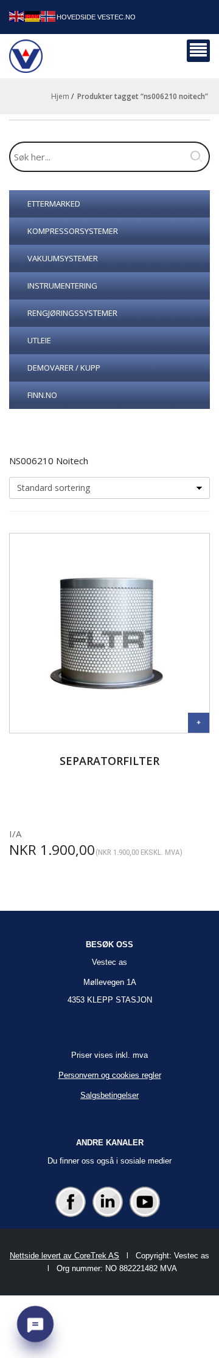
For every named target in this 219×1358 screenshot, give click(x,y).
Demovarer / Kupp (63, 367)
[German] (33, 15)
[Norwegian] (49, 15)
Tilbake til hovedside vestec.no (76, 17)
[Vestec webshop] (26, 56)
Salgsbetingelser (109, 1095)
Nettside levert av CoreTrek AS (64, 1255)
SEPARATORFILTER (109, 760)
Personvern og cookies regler (109, 1075)
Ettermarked (53, 203)
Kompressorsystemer (72, 230)
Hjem (60, 96)
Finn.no (42, 394)
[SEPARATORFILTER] (198, 723)
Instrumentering (62, 285)
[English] (17, 15)
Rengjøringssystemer (72, 312)
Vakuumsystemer (62, 258)
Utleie (39, 340)
